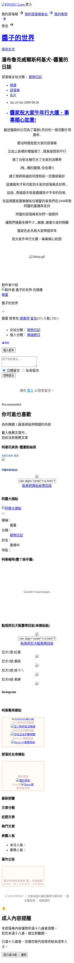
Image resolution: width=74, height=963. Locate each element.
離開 (23, 954)
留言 (33, 318)
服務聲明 (44, 900)
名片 (13, 95)
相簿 (13, 85)
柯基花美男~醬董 (10, 456)
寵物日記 (35, 77)
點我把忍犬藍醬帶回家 (37, 643)
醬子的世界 (18, 38)
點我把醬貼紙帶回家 (37, 486)
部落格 (15, 90)
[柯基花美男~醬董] (3, 459)
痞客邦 (25, 318)
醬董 (5, 295)
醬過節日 (33, 335)
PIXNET (19, 896)
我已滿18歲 (10, 954)
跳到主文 (8, 49)
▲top (5, 342)
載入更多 (8, 350)
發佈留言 (8, 375)
